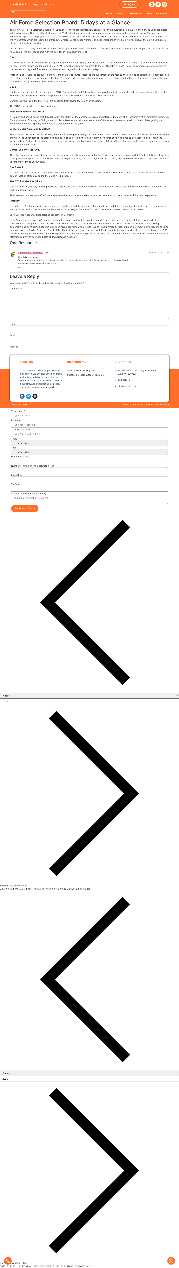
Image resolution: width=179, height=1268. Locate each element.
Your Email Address (22, 429)
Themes (134, 13)
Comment (16, 288)
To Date (15, 484)
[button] (135, 13)
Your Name (18, 411)
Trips (13, 448)
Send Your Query (25, 508)
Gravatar (52, 263)
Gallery (148, 13)
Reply (20, 267)
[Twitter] (158, 4)
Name (14, 324)
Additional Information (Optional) (28, 493)
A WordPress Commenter (30, 252)
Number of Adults (20, 456)
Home (109, 13)
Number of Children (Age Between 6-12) (32, 466)
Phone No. (17, 420)
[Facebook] (152, 4)
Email (13, 335)
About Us (121, 13)
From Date (16, 475)
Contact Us (161, 13)
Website (14, 347)
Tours (14, 439)
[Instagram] (164, 4)
